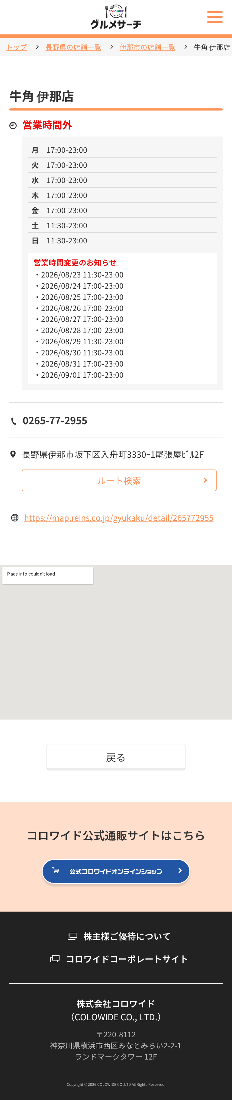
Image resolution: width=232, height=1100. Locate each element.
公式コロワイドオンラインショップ (189, 871)
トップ (16, 46)
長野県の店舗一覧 (73, 46)
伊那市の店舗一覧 (147, 46)
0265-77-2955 (55, 420)
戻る (116, 757)
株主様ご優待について (127, 936)
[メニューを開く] (215, 17)
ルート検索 (119, 480)
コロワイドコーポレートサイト (127, 958)
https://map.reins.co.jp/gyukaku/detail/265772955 (119, 517)
